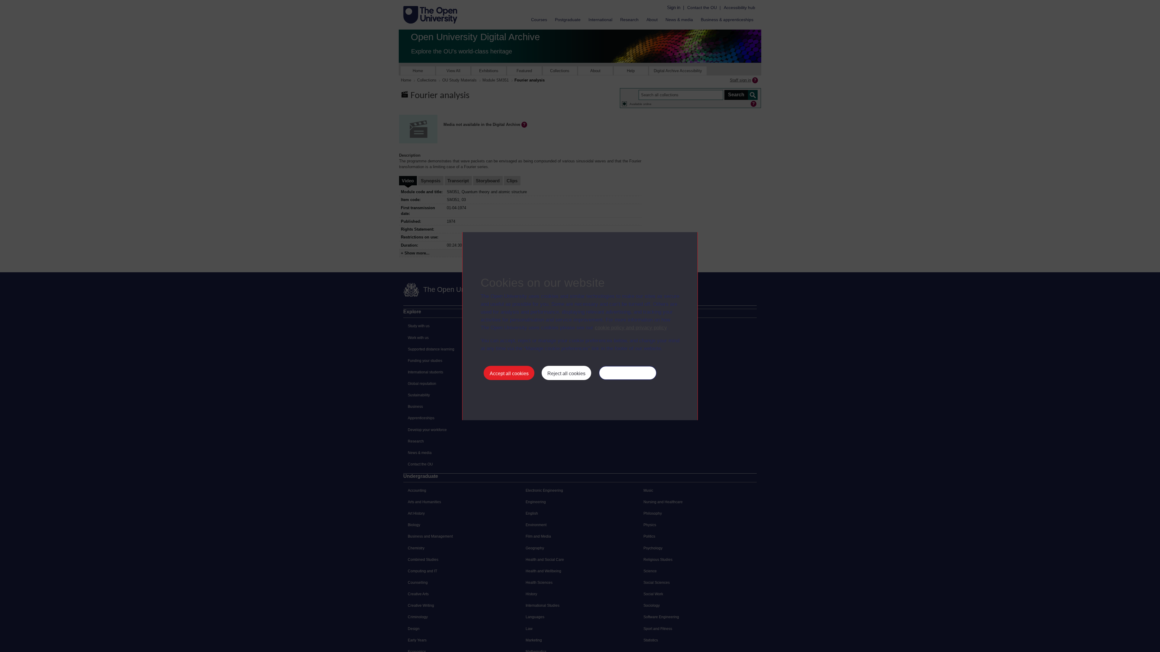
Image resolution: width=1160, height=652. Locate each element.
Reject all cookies (566, 373)
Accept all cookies (509, 373)
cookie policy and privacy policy (631, 328)
